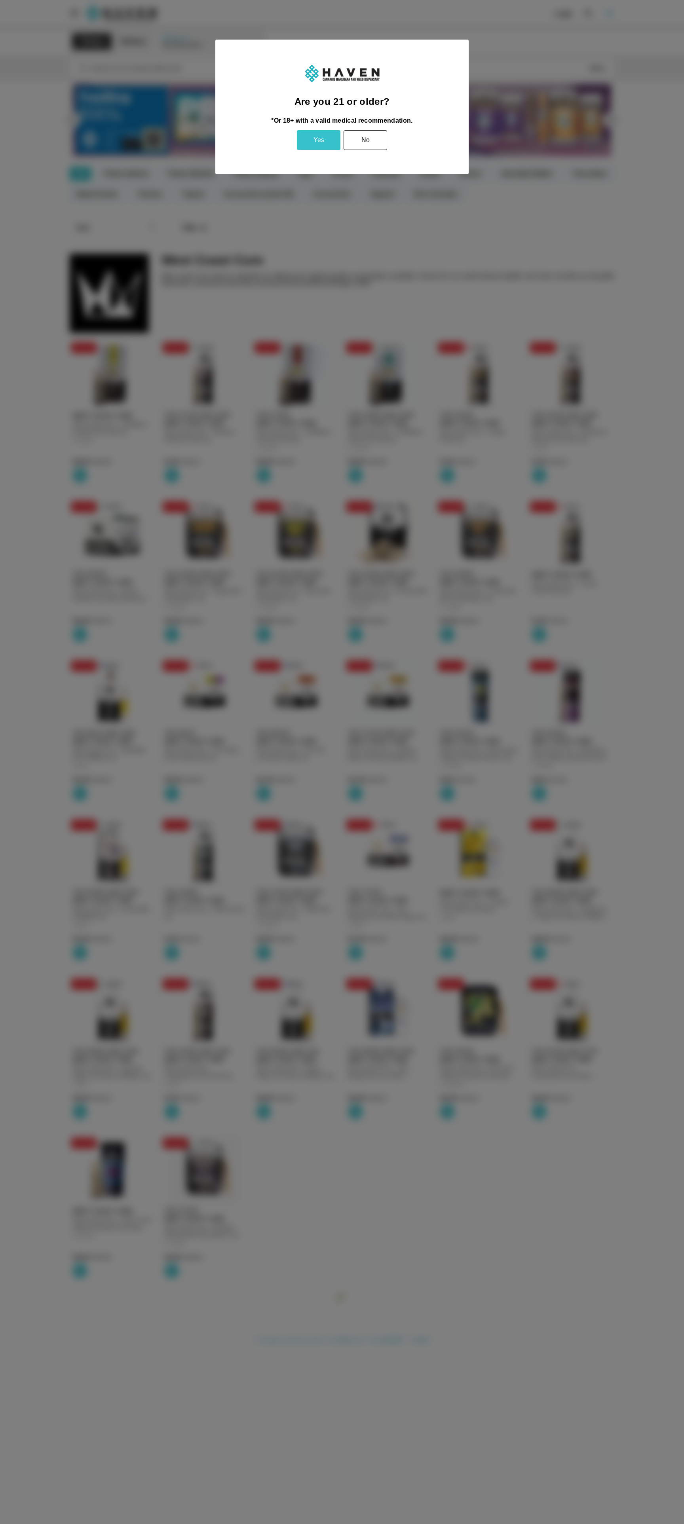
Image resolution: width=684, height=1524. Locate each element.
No (365, 140)
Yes (319, 140)
